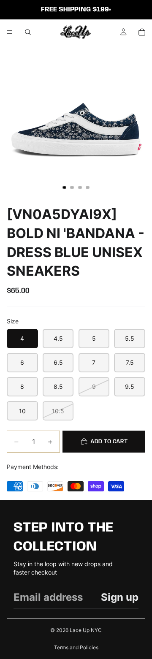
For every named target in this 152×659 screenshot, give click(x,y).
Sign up (119, 597)
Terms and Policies (76, 647)
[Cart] (142, 32)
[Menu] (9, 32)
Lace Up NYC (86, 630)
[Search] (28, 32)
